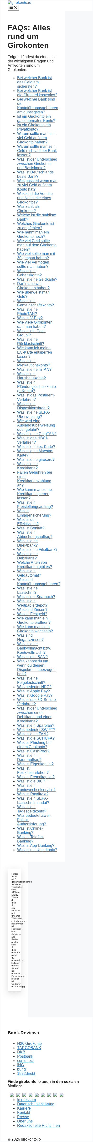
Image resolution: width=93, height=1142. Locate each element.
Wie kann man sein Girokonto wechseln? (35, 629)
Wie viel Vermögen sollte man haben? (33, 264)
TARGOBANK (29, 1048)
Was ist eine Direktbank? (27, 543)
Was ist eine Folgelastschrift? (31, 680)
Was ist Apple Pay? (33, 691)
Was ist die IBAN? (32, 657)
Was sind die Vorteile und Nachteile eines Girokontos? (35, 198)
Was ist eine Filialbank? (37, 550)
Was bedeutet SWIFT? (36, 730)
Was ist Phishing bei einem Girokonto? (34, 745)
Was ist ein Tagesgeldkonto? (31, 809)
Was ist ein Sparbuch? (36, 597)
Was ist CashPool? (33, 751)
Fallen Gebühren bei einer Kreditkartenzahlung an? (34, 478)
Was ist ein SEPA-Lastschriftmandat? (33, 800)
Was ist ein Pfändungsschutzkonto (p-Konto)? (36, 386)
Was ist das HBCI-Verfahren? (32, 440)
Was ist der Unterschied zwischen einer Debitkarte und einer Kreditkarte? (37, 714)
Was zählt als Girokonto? (28, 208)
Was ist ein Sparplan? (35, 725)
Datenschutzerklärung (35, 1104)
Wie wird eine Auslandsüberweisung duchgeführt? (36, 425)
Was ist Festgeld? (32, 614)
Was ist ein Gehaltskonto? (29, 273)
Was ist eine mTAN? (34, 369)
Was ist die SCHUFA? (36, 738)
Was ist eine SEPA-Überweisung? (33, 414)
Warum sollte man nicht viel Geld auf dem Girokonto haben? (37, 138)
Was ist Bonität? (30, 528)
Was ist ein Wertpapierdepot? (32, 603)
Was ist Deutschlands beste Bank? (35, 174)
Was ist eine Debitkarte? (27, 556)
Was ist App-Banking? (35, 845)
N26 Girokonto (29, 1043)
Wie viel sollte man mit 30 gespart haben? (36, 256)
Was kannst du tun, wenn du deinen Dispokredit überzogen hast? (36, 667)
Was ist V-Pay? (30, 318)
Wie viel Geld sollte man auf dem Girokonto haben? (37, 245)
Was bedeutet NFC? (34, 687)
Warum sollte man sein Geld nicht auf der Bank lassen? (37, 150)
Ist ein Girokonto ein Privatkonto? (34, 127)
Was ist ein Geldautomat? (29, 573)
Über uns (25, 1121)
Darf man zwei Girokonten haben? (33, 286)
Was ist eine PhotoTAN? (27, 311)
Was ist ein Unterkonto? (37, 850)
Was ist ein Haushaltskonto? (31, 376)
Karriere (24, 1108)
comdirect (25, 1061)
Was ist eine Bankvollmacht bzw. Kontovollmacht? (34, 648)
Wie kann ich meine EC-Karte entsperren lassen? (34, 352)
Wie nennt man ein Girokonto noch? (33, 234)
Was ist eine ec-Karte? (36, 447)
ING (20, 1065)
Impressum (26, 1100)
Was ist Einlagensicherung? (34, 513)
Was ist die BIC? (31, 781)
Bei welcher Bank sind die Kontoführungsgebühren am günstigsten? (37, 105)
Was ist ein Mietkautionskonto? (33, 363)
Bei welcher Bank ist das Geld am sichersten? (34, 82)
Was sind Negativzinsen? (30, 637)
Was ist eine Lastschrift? (27, 590)
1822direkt (26, 1073)
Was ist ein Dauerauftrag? (29, 757)
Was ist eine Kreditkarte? (27, 466)
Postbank (25, 1056)
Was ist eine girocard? (36, 459)
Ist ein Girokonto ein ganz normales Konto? (36, 118)
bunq (21, 1069)
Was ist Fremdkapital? (36, 777)
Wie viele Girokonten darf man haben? (34, 324)
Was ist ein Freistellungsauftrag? (35, 504)
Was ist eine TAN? (32, 734)
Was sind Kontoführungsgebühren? (38, 582)
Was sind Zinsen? (32, 610)
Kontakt (23, 1113)
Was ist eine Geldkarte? (37, 279)
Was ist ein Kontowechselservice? (36, 787)
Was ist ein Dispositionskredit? (33, 406)
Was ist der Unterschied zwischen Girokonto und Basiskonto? (37, 163)
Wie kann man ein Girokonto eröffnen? (34, 620)
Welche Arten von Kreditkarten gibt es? (34, 564)
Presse (23, 1117)
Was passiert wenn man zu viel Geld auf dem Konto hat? (37, 185)
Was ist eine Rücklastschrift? (30, 341)
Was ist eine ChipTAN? (37, 434)
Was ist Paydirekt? (32, 794)
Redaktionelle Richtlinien (38, 1125)
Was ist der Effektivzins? (28, 522)
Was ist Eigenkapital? (35, 764)
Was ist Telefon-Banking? (30, 839)
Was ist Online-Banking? (30, 830)
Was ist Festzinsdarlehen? (33, 770)
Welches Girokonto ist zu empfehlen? (35, 226)
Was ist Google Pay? (34, 695)
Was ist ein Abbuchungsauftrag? (34, 534)
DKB (21, 1052)
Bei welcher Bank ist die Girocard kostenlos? (37, 93)
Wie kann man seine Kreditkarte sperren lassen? (34, 493)
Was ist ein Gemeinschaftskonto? (35, 303)
